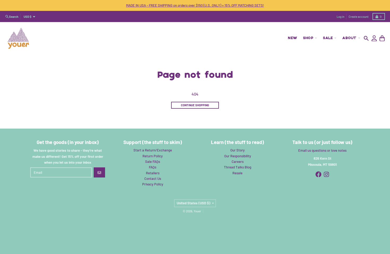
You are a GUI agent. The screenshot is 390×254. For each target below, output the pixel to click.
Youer (197, 211)
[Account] (374, 38)
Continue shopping (195, 105)
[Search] (366, 38)
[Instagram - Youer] (326, 174)
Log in (340, 16)
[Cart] (382, 38)
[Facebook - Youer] (318, 174)
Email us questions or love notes (322, 150)
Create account (359, 16)
